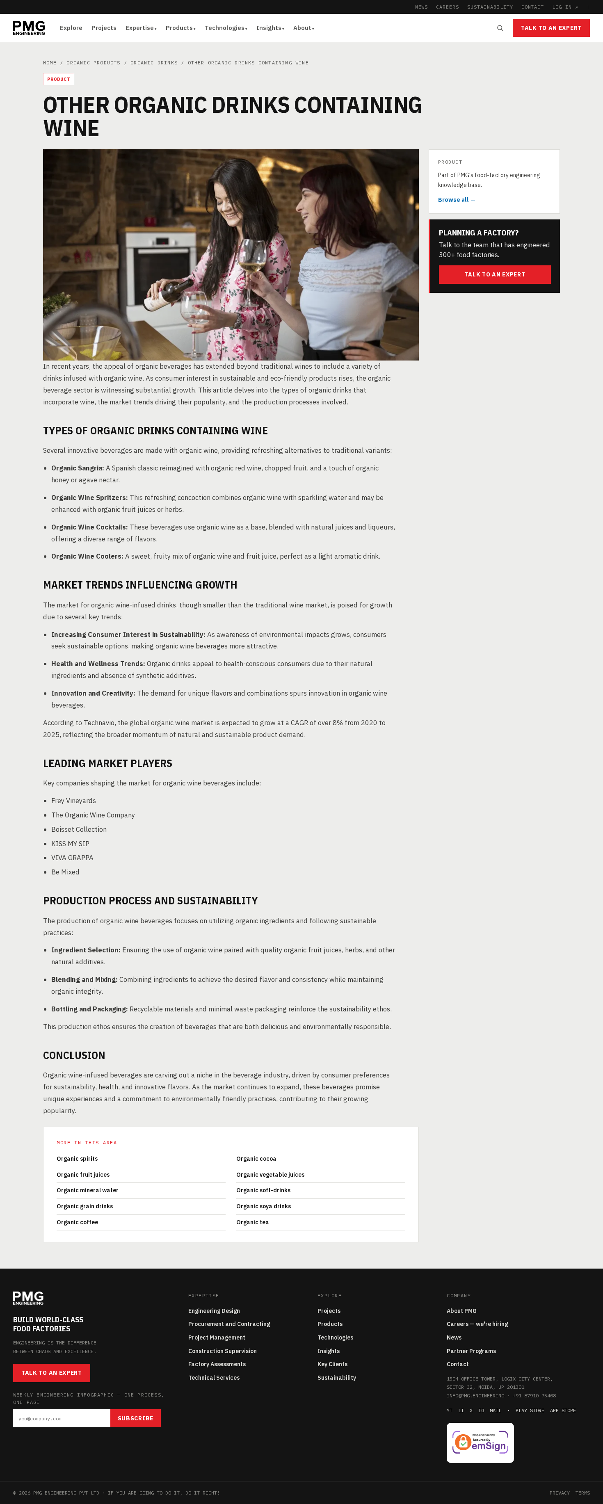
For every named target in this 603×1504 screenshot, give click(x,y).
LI (461, 1410)
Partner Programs (471, 1351)
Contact (458, 1364)
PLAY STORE (530, 1410)
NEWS (421, 7)
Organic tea (252, 1222)
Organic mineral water (88, 1190)
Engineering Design (214, 1311)
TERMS (583, 1493)
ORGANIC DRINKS (154, 62)
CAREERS (447, 7)
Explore (71, 28)
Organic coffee (77, 1222)
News (454, 1337)
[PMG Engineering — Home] (29, 28)
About (302, 28)
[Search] (500, 28)
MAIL (495, 1410)
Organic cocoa (256, 1158)
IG (481, 1410)
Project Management (216, 1337)
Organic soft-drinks (263, 1190)
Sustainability (336, 1377)
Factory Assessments (217, 1364)
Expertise (140, 28)
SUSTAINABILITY (490, 7)
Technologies (224, 28)
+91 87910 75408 (534, 1395)
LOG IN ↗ (565, 7)
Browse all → (457, 199)
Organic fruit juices (83, 1174)
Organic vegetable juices (270, 1174)
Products (179, 28)
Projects (103, 28)
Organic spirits (77, 1158)
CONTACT (532, 7)
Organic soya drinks (263, 1206)
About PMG (462, 1311)
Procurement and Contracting (229, 1324)
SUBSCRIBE (135, 1418)
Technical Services (214, 1377)
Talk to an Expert (551, 28)
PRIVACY (560, 1493)
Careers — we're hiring (477, 1324)
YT (449, 1410)
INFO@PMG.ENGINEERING (475, 1395)
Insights (268, 28)
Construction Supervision (222, 1351)
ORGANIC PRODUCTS (93, 62)
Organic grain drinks (85, 1206)
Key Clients (332, 1364)
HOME (50, 62)
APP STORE (563, 1410)
